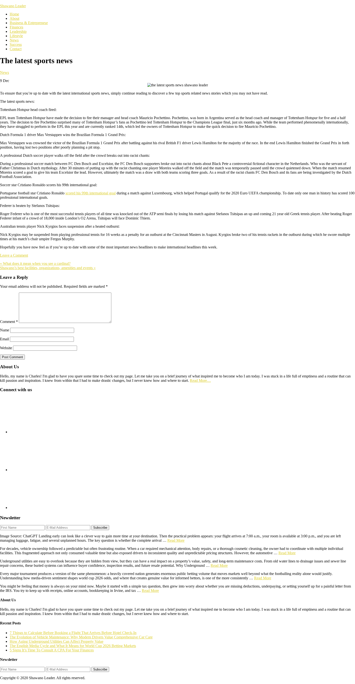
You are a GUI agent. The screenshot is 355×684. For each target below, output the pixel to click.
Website (6, 348)
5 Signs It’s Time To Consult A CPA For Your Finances (52, 650)
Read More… (200, 380)
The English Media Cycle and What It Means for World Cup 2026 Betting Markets (73, 646)
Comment (9, 322)
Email (4, 339)
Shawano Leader (13, 6)
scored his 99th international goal (90, 193)
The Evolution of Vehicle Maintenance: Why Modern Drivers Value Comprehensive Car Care (81, 637)
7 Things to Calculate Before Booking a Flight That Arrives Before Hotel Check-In (73, 633)
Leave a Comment (14, 255)
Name (4, 330)
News (4, 72)
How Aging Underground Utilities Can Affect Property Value (56, 641)
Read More (176, 540)
